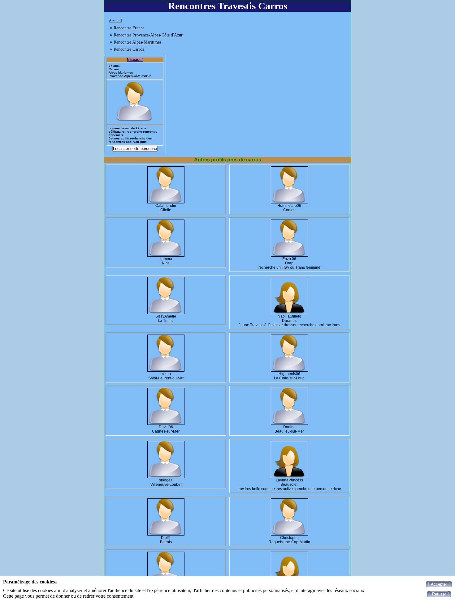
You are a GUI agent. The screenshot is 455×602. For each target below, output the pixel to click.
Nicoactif (135, 60)
